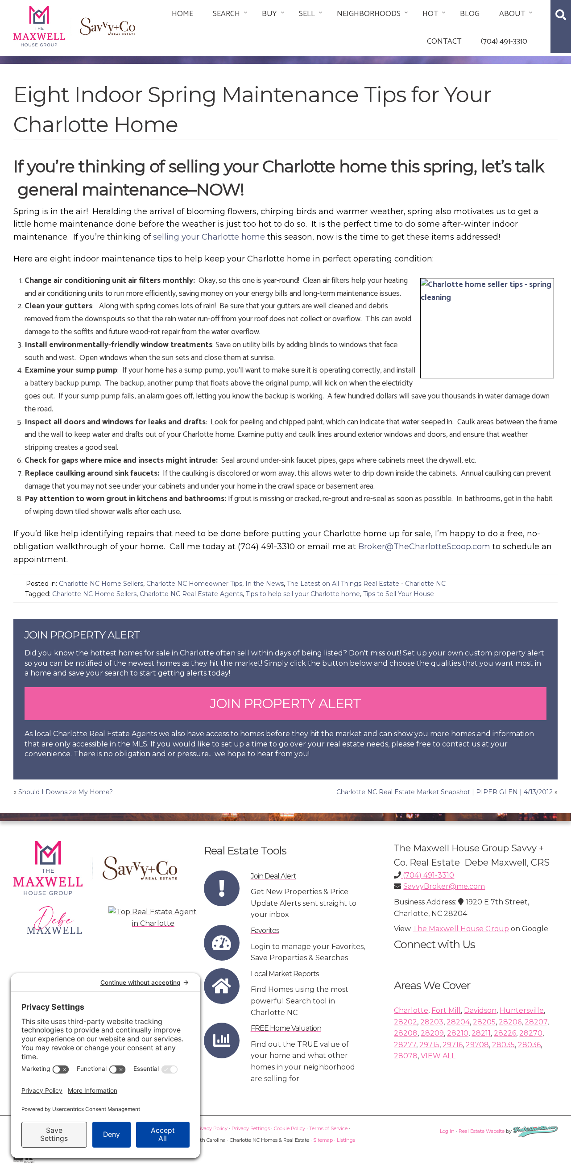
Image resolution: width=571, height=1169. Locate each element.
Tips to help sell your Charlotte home (303, 594)
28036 (529, 1044)
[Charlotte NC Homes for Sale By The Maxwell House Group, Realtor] (74, 25)
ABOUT (512, 14)
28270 (530, 1033)
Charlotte (411, 1010)
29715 (429, 1044)
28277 (405, 1044)
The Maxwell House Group (461, 928)
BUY (269, 14)
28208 (406, 1033)
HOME (182, 14)
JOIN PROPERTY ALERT (285, 703)
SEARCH (226, 14)
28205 (484, 1022)
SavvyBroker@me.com (444, 886)
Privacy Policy (211, 1128)
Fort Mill (446, 1010)
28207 (536, 1022)
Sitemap (323, 1140)
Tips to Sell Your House (398, 594)
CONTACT (444, 41)
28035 (503, 1044)
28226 (505, 1033)
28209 (432, 1033)
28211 (481, 1033)
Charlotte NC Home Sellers (101, 584)
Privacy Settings (251, 1128)
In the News (264, 584)
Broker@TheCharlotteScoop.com (424, 546)
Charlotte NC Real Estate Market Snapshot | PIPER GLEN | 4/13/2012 (444, 792)
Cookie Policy (289, 1128)
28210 (457, 1033)
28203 (431, 1022)
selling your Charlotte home (209, 237)
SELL (307, 14)
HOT (430, 14)
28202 (405, 1022)
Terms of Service (328, 1128)
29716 (453, 1044)
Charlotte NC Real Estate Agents (191, 594)
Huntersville (522, 1010)
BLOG (470, 14)
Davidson (480, 1010)
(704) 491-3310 (504, 41)
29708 (477, 1044)
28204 (458, 1022)
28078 (406, 1056)
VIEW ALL (438, 1056)
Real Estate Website (482, 1131)
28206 (510, 1022)
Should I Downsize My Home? (65, 792)
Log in (447, 1131)
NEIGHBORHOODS (369, 14)
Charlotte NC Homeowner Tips (194, 584)
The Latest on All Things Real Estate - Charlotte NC (366, 584)
